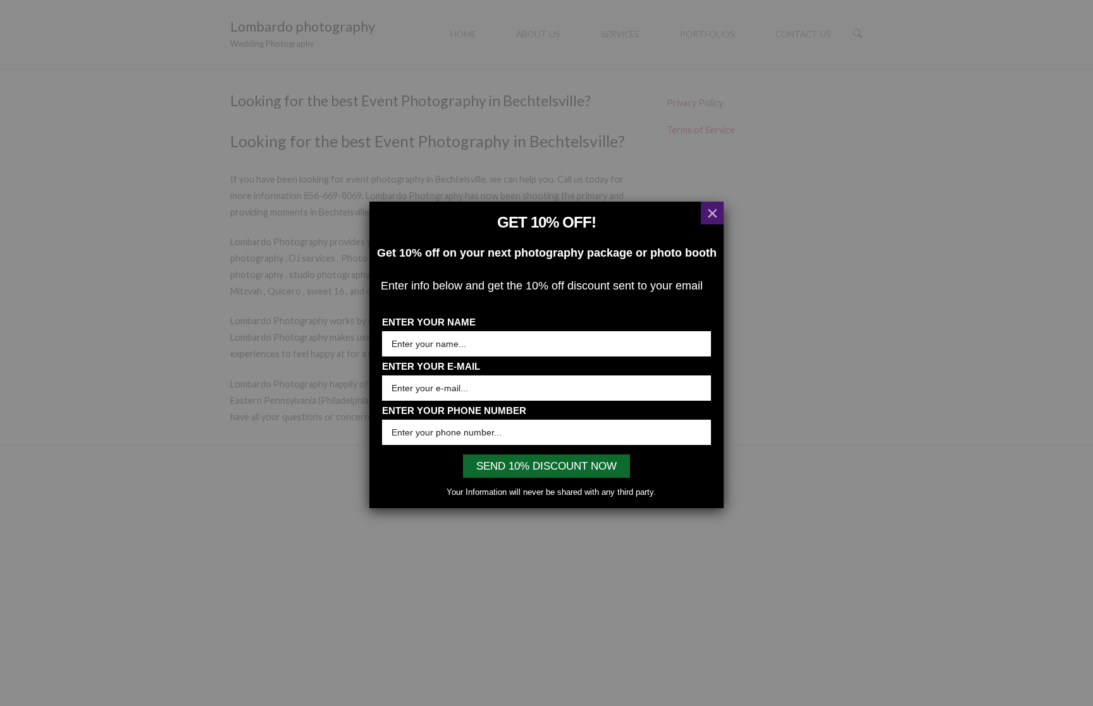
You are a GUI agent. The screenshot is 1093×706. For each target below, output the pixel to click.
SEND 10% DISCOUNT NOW (546, 466)
